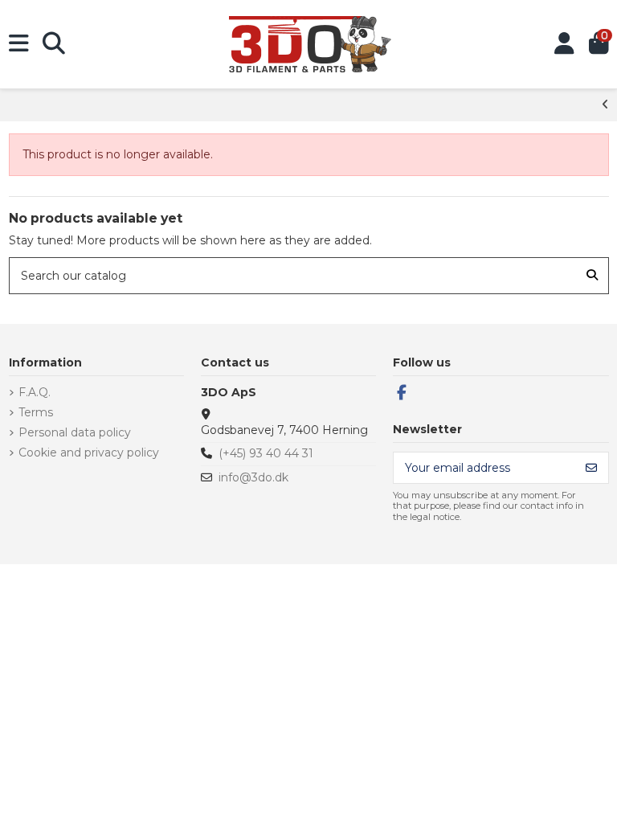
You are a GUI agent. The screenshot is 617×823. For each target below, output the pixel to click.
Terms (35, 412)
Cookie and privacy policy (88, 452)
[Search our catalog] (592, 275)
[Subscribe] (591, 467)
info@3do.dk (253, 477)
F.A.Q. (34, 392)
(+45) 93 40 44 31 (266, 453)
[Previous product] (605, 104)
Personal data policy (74, 432)
